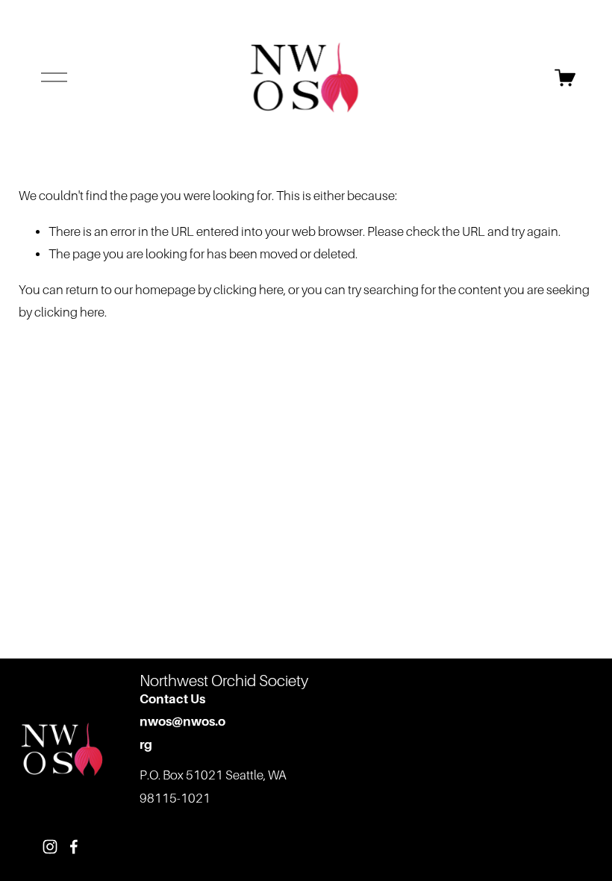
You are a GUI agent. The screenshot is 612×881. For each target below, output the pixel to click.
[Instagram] (50, 846)
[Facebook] (73, 846)
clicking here (248, 290)
